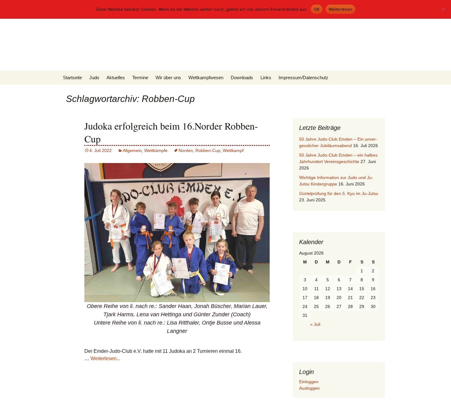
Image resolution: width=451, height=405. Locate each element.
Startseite (72, 77)
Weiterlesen (340, 9)
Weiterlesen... (105, 358)
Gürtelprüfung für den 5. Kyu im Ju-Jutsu (338, 193)
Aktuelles (115, 77)
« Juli (315, 324)
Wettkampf (233, 150)
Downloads (242, 77)
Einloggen (308, 381)
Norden (186, 150)
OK (317, 9)
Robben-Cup (207, 150)
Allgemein (132, 150)
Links (265, 77)
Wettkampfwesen (205, 77)
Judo (94, 77)
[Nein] (443, 9)
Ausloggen (309, 388)
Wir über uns (168, 77)
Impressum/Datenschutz (303, 77)
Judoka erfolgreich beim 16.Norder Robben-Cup (171, 132)
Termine (140, 77)
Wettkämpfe (156, 150)
